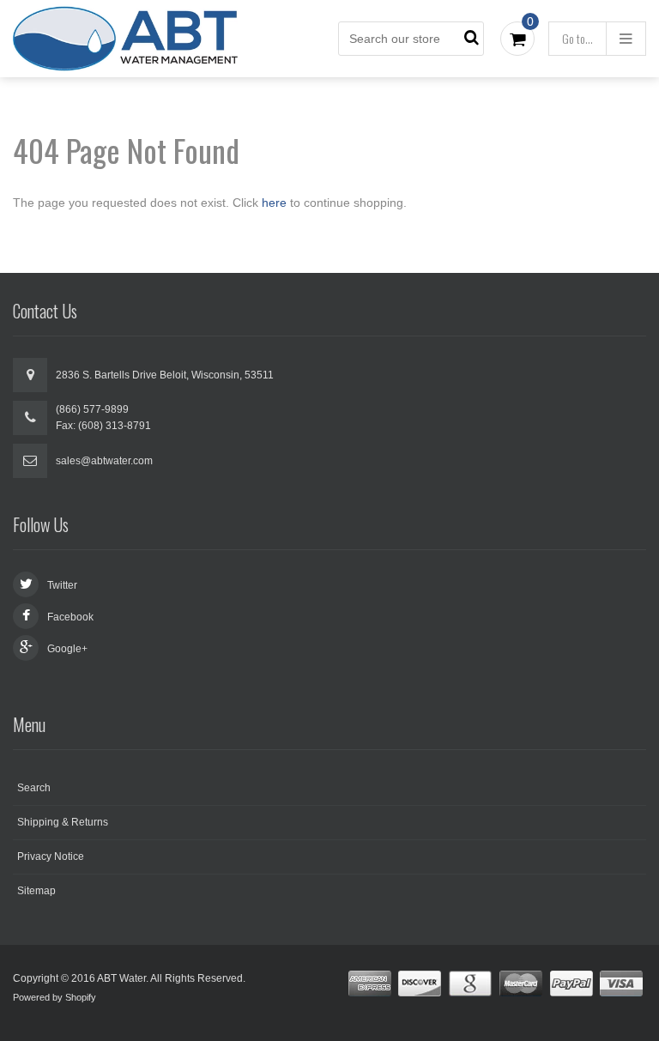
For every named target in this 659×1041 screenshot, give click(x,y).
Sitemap (36, 891)
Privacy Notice (50, 856)
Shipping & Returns (62, 822)
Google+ (67, 649)
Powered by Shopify (54, 997)
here (274, 202)
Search (34, 788)
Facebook (70, 617)
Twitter (62, 585)
